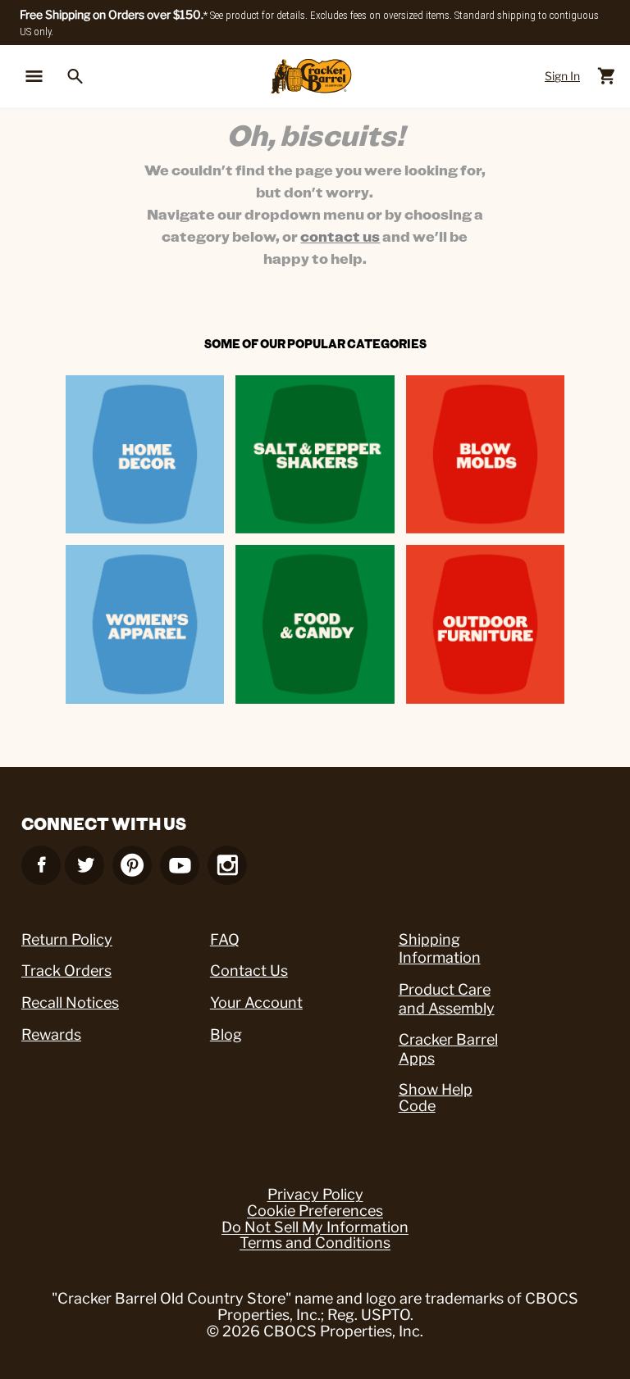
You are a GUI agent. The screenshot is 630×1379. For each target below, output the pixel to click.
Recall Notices (70, 1002)
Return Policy (66, 939)
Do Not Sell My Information (315, 1227)
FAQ (225, 939)
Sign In (562, 76)
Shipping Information (440, 949)
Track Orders (66, 970)
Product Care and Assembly (447, 999)
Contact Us (249, 970)
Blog (226, 1034)
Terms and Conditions (315, 1243)
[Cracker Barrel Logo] (311, 76)
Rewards (51, 1034)
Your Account (256, 1002)
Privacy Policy (315, 1194)
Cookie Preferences (315, 1211)
